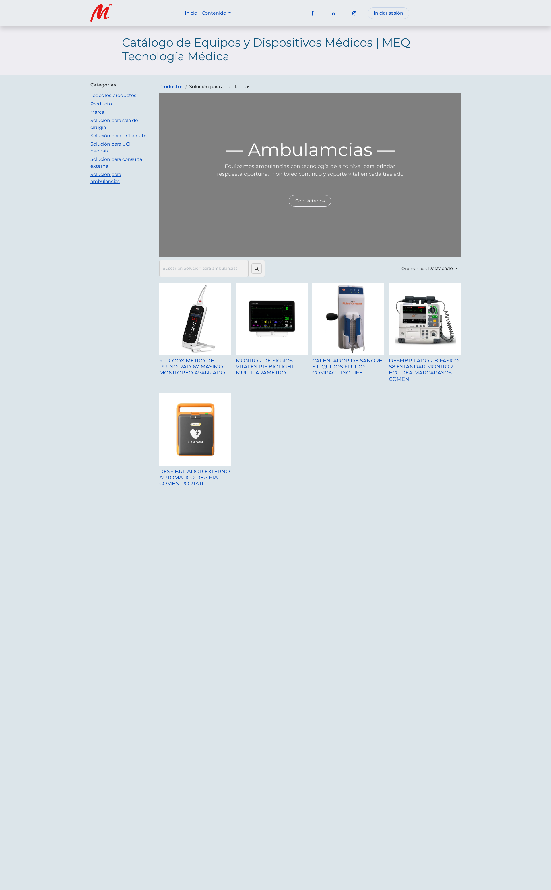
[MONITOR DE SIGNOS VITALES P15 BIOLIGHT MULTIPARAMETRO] (272, 319)
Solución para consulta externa (116, 163)
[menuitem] (191, 13)
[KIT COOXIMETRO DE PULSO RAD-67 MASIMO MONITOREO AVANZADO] (195, 319)
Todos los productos (113, 95)
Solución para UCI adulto (118, 135)
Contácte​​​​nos (310, 201)
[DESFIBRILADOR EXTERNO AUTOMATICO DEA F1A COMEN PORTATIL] (195, 429)
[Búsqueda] (256, 268)
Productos (171, 86)
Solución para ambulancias (105, 178)
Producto (101, 104)
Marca (97, 112)
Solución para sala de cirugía (114, 124)
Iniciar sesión (388, 13)
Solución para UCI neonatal (110, 147)
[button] (429, 268)
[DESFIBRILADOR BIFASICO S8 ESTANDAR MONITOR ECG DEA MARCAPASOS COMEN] (425, 319)
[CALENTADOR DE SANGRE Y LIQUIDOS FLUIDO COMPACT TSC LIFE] (348, 319)
